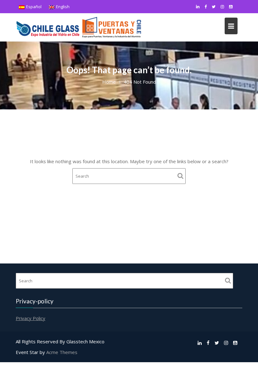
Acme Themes (61, 352)
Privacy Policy (30, 318)
